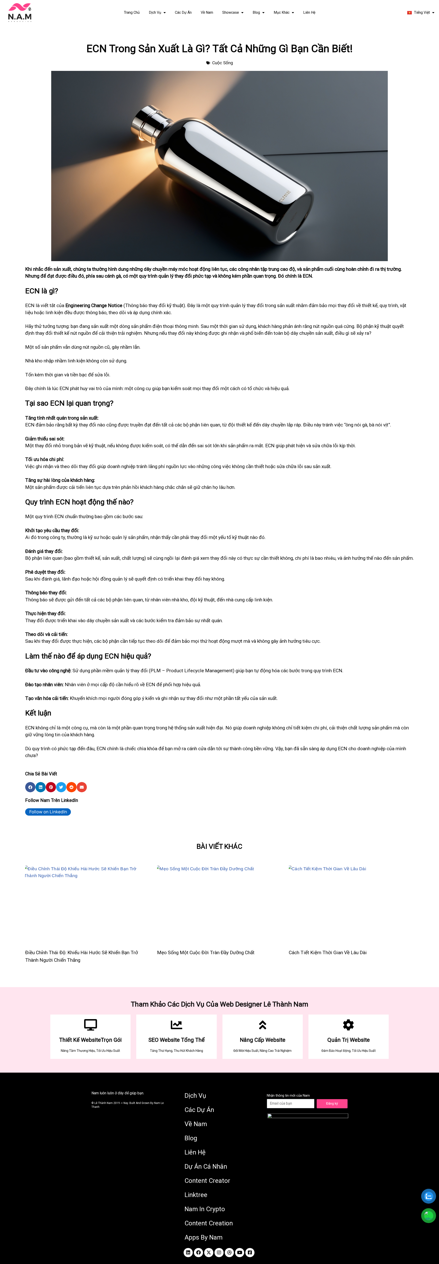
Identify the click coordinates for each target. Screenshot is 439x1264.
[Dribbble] (229, 1252)
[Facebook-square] (249, 1252)
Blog (256, 12)
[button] (30, 787)
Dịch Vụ (155, 12)
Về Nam (207, 12)
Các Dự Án (183, 12)
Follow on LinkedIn (48, 811)
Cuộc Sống (222, 62)
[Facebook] (198, 1252)
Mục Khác (281, 12)
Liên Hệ (309, 12)
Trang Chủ (132, 12)
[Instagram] (219, 1252)
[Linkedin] (188, 1252)
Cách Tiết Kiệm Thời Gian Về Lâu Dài (328, 952)
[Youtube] (239, 1252)
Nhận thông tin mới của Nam (288, 1095)
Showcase (230, 12)
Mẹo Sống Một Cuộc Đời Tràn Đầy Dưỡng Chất (205, 952)
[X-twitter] (208, 1252)
